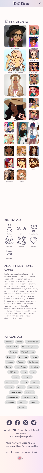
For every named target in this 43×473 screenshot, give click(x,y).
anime (19, 342)
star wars (30, 392)
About (7, 430)
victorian (22, 402)
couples (13, 352)
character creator (29, 347)
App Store (15, 436)
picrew (24, 382)
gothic (8, 367)
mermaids (27, 377)
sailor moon (33, 387)
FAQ (14, 430)
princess (35, 382)
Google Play (27, 436)
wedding (34, 402)
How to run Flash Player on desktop (21, 446)
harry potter (21, 367)
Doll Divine (21, 3)
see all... (22, 407)
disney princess (27, 352)
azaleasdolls (12, 347)
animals (9, 342)
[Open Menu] (3, 3)
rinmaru (9, 387)
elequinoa (23, 357)
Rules (35, 430)
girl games (33, 362)
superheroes (13, 397)
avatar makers (32, 342)
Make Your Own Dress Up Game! (21, 442)
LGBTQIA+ (13, 372)
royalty (21, 387)
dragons (10, 357)
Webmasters (21, 433)
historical (34, 367)
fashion (21, 362)
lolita (24, 372)
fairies (34, 357)
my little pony (11, 382)
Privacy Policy (24, 430)
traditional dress (29, 397)
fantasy (10, 362)
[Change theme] (40, 3)
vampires (10, 402)
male (33, 372)
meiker (15, 377)
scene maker (15, 392)
